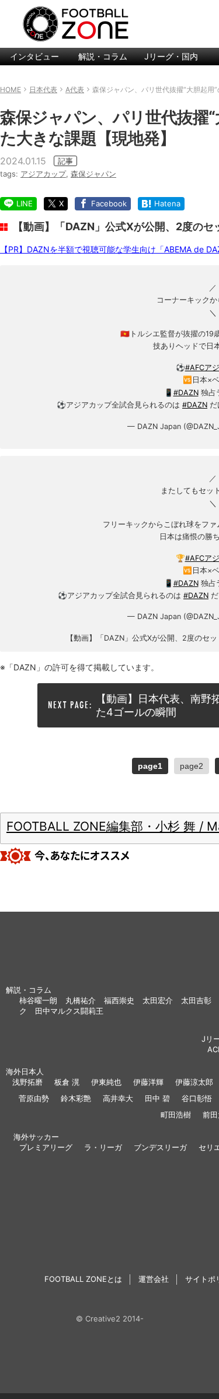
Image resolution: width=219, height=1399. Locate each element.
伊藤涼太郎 (194, 1082)
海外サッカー (36, 1136)
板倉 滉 (66, 1082)
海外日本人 (25, 1071)
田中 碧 (157, 1098)
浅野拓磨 (27, 1082)
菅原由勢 (34, 1098)
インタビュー (34, 56)
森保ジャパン (93, 173)
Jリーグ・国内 (171, 56)
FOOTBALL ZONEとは (83, 1279)
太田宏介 (157, 1000)
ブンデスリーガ (160, 1147)
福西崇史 (119, 1000)
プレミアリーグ (45, 1147)
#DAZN (186, 392)
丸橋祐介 (80, 1000)
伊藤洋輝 (148, 1082)
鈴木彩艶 (76, 1098)
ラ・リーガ (103, 1147)
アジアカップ (43, 173)
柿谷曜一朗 (38, 1000)
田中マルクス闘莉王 (69, 1010)
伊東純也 (106, 1082)
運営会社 (153, 1279)
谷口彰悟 (197, 1098)
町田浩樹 (176, 1114)
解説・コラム (102, 56)
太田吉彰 (196, 1000)
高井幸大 (118, 1098)
